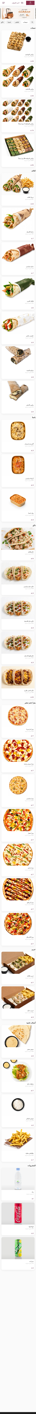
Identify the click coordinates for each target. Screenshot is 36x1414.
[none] (18, 13)
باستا (9, 22)
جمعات (25, 22)
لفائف (17, 22)
